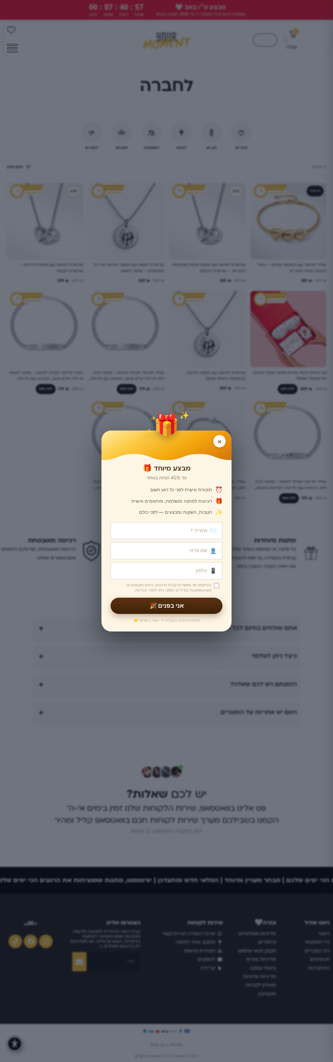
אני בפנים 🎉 (167, 605)
